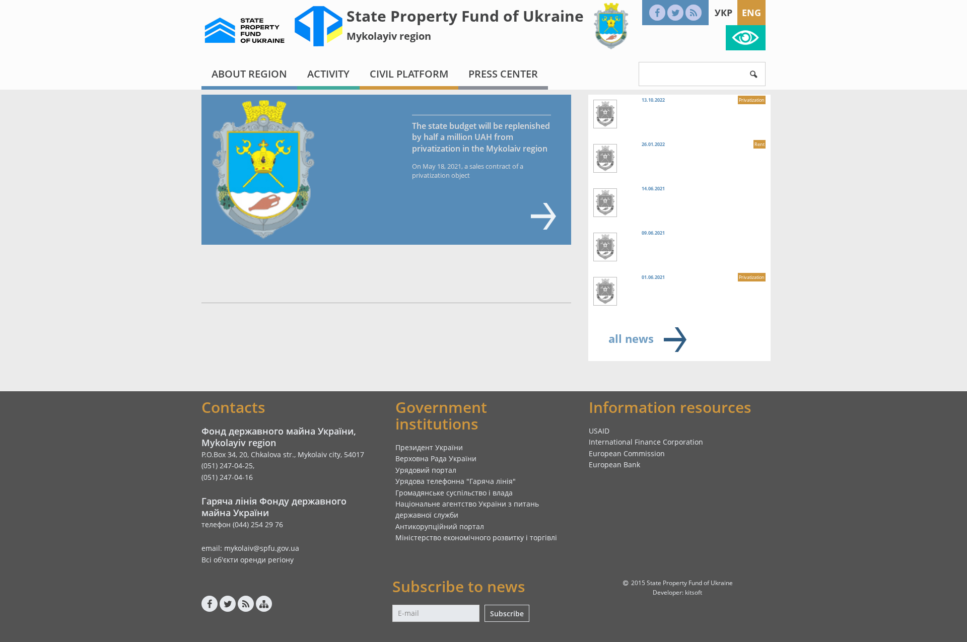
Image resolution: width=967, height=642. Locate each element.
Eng (751, 13)
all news (631, 338)
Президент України (429, 447)
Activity (328, 74)
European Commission (627, 453)
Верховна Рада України (435, 458)
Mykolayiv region (389, 36)
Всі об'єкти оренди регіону (247, 559)
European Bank (614, 464)
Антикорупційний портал (439, 526)
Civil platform (409, 74)
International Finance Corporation (646, 442)
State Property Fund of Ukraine (465, 16)
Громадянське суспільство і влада (454, 492)
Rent (759, 144)
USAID (599, 431)
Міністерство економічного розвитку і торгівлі (476, 537)
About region (249, 74)
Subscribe (507, 613)
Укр (723, 13)
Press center (503, 74)
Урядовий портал (425, 470)
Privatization (752, 100)
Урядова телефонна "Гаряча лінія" (455, 481)
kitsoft (693, 592)
